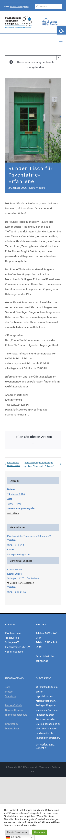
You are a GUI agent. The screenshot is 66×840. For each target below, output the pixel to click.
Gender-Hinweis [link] (14, 710)
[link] (61, 30)
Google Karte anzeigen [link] (22, 582)
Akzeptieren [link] (39, 832)
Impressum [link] (11, 723)
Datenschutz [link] (12, 728)
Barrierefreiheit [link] (13, 705)
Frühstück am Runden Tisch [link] (13, 464)
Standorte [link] (10, 696)
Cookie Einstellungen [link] (17, 832)
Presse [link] (9, 691)
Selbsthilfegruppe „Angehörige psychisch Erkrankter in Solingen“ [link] (38, 464)
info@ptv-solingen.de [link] (19, 6)
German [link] (15, 837)
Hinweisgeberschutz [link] (16, 714)
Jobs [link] (7, 687)
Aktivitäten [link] (13, 513)
